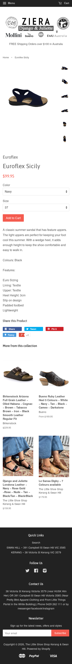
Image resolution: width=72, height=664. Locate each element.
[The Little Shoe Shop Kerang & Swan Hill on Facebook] (36, 571)
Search (36, 542)
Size (6, 201)
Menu (11, 3)
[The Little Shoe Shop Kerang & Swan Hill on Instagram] (45, 571)
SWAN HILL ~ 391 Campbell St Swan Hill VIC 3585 (36, 547)
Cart (66, 3)
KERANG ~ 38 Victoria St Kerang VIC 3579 (36, 552)
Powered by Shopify (38, 648)
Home (6, 57)
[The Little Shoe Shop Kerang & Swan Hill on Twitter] (27, 571)
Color (6, 185)
